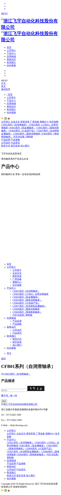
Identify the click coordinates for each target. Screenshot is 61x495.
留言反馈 (15, 146)
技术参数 (53, 122)
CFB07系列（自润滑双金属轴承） (29, 306)
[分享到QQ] (2, 118)
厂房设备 (34, 122)
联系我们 (11, 62)
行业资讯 (15, 143)
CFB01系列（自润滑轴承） (14, 125)
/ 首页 (9, 94)
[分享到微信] (5, 118)
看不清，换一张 (9, 395)
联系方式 (5, 146)
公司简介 (11, 50)
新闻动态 (11, 59)
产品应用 (5, 140)
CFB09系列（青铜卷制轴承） (27, 312)
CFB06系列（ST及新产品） (22, 131)
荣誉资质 (25, 122)
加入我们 (25, 146)
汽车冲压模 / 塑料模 (23, 137)
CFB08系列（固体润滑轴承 (26, 134)
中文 (4, 83)
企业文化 (15, 122)
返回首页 (5, 89)
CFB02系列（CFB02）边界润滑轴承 (30, 294)
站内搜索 (11, 65)
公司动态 (5, 143)
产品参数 (15, 140)
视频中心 (44, 122)
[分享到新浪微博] (9, 118)
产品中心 (11, 53)
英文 (3, 86)
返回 (3, 358)
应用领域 (11, 56)
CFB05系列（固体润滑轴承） (27, 300)
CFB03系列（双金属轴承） (22, 128)
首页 (9, 47)
